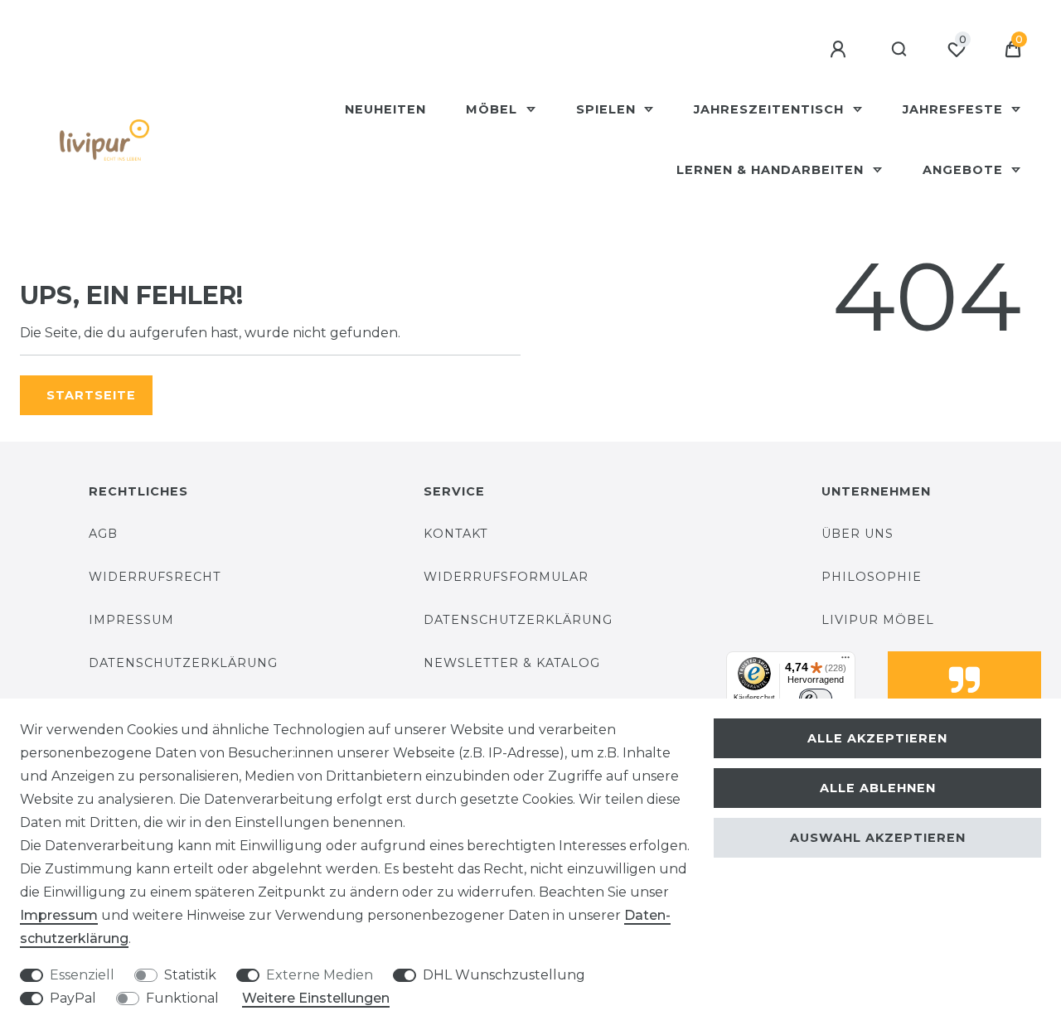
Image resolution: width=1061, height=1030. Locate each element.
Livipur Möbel (877, 619)
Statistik (190, 975)
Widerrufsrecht (155, 576)
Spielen (608, 109)
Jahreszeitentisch (771, 109)
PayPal (73, 998)
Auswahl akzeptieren (878, 837)
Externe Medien (319, 975)
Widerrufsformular (506, 576)
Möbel (493, 109)
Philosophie (871, 576)
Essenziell (82, 975)
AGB (103, 533)
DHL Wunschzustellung (504, 975)
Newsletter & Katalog (512, 662)
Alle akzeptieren (877, 738)
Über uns (857, 533)
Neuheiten (385, 109)
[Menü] (845, 661)
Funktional (182, 998)
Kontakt (456, 533)
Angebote (965, 169)
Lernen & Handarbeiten (772, 169)
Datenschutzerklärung (183, 662)
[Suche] (899, 50)
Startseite (91, 395)
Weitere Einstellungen (316, 998)
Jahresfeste (955, 109)
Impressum (131, 619)
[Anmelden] (840, 50)
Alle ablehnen (878, 788)
